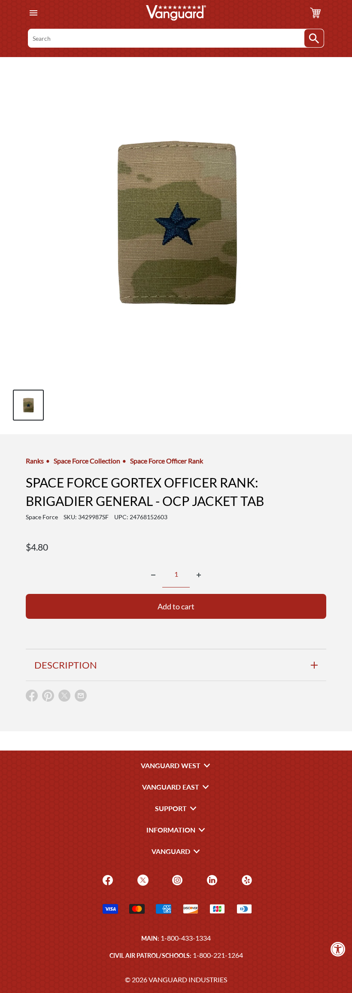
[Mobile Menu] (33, 13)
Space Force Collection (87, 461)
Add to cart (176, 606)
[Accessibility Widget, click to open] (338, 949)
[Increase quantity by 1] (199, 575)
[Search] (314, 38)
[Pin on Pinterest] (48, 697)
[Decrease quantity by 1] (153, 575)
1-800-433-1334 (186, 938)
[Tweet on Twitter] (64, 697)
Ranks (35, 461)
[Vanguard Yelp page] (246, 879)
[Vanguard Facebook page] (106, 879)
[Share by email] (81, 696)
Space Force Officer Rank (166, 461)
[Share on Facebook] (32, 697)
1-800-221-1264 (218, 955)
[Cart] (315, 12)
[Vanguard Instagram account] (176, 879)
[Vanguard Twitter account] (142, 879)
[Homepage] (176, 13)
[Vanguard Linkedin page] (211, 879)
